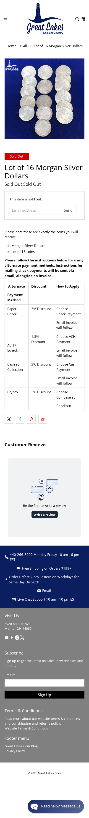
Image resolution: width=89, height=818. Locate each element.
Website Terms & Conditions (26, 728)
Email (10, 675)
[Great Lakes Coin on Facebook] (12, 638)
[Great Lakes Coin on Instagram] (17, 638)
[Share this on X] (9, 419)
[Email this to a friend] (42, 419)
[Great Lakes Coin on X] (22, 638)
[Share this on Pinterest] (31, 419)
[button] (56, 806)
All (25, 46)
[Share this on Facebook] (20, 419)
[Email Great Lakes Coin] (7, 638)
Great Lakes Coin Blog (21, 746)
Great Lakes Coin (49, 773)
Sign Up (44, 694)
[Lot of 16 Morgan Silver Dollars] (45, 98)
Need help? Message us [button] (60, 806)
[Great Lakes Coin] (44, 19)
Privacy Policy (15, 751)
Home (11, 46)
